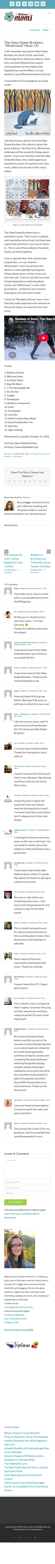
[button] (6, 552)
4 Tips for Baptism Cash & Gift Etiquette (26, 1436)
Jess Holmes (18, 1100)
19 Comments (17, 456)
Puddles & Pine (11, 1322)
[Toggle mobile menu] (49, 13)
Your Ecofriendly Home (15, 1318)
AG (15, 612)
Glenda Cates (19, 766)
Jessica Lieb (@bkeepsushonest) (26, 642)
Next (45, 29)
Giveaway (34, 454)
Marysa (9, 454)
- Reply (44, 588)
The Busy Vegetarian (14, 1314)
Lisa (15, 743)
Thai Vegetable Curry (15, 1463)
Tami (15, 892)
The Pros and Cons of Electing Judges (24, 1482)
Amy (15, 998)
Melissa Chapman (20, 830)
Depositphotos (36, 1529)
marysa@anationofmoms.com (18, 1307)
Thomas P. (17, 795)
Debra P (17, 923)
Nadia (16, 953)
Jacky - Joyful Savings (22, 714)
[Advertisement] (27, 1392)
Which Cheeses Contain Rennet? (22, 1433)
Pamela (16, 668)
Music (40, 454)
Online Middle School (16, 1329)
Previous (35, 29)
